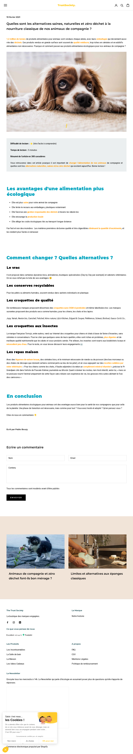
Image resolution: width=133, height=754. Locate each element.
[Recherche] (122, 5)
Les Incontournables (15, 649)
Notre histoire (78, 616)
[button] (5, 749)
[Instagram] (14, 622)
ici (82, 344)
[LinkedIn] (20, 622)
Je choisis (30, 741)
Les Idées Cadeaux (15, 664)
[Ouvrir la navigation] (5, 5)
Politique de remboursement (85, 664)
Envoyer (16, 497)
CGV (74, 654)
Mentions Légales (80, 659)
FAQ (73, 649)
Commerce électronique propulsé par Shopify (27, 746)
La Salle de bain (13, 654)
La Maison (11, 659)
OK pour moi (48, 741)
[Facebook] (7, 622)
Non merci (11, 741)
